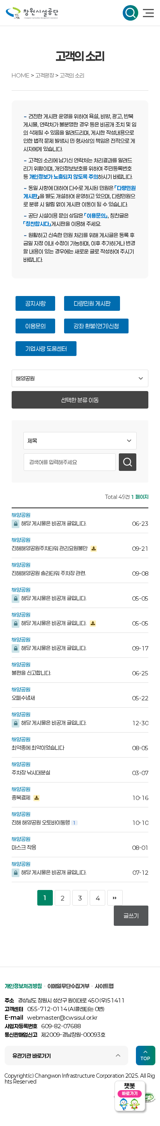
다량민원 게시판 (92, 303)
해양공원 (21, 514)
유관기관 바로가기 (31, 1055)
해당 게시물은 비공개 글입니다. (53, 523)
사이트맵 (104, 986)
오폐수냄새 (23, 697)
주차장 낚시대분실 (31, 772)
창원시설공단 (32, 13)
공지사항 (35, 303)
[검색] (127, 462)
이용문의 (35, 326)
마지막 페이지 (115, 898)
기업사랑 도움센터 (46, 348)
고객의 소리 (72, 75)
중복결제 (21, 797)
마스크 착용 (24, 847)
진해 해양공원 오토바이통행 (44, 822)
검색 (130, 13)
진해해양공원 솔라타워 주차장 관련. (49, 573)
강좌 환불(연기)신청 (96, 326)
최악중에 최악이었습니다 (38, 747)
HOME (21, 75)
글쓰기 (131, 915)
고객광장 (45, 75)
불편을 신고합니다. (31, 673)
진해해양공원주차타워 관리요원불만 (50, 548)
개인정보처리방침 (23, 986)
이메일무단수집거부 (68, 986)
